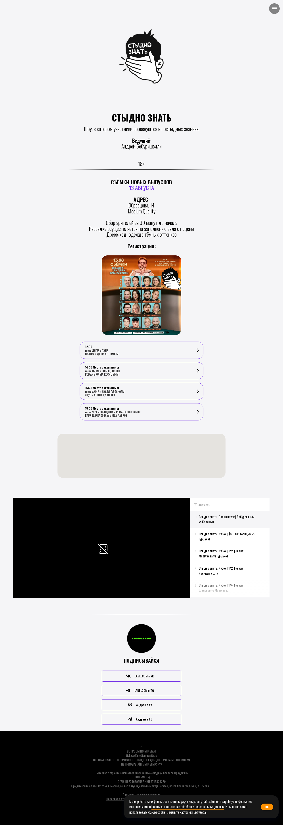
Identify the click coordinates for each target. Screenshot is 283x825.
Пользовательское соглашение (141, 794)
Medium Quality (141, 211)
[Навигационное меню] (274, 8)
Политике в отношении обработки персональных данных (187, 806)
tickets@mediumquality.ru (141, 755)
